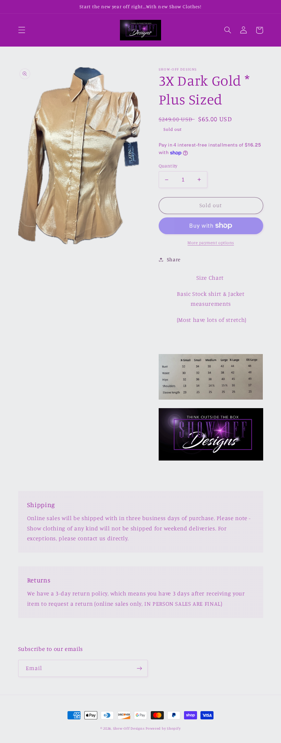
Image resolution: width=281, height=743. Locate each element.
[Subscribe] (139, 668)
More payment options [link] (210, 242)
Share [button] (174, 259)
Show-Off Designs (129, 728)
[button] (21, 30)
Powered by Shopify (163, 728)
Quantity (168, 165)
